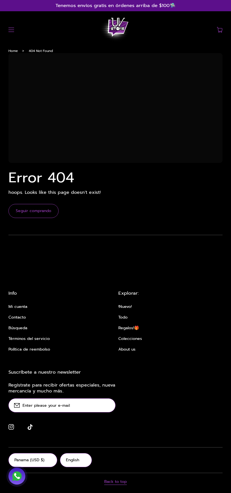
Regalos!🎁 (128, 328)
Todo (123, 317)
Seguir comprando (33, 211)
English (72, 460)
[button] (11, 30)
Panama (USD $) (29, 460)
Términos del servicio (29, 338)
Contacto (17, 317)
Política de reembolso (29, 349)
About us (127, 349)
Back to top (115, 481)
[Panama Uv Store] (115, 30)
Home (13, 50)
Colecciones (130, 338)
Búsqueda (17, 328)
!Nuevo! (125, 306)
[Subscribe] (108, 405)
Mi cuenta (17, 306)
